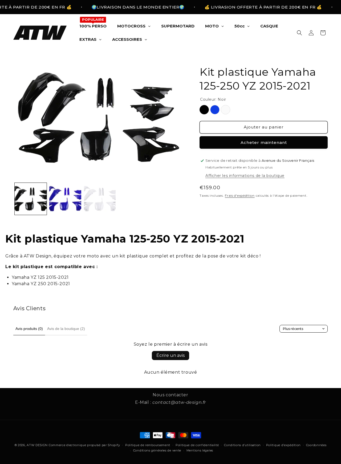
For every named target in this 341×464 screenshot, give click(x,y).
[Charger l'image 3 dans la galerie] (100, 199)
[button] (299, 33)
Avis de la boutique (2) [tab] (66, 328)
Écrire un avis (170, 355)
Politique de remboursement (147, 445)
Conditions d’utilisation (242, 445)
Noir (204, 109)
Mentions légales (199, 450)
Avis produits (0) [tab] (29, 328)
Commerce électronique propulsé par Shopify (84, 445)
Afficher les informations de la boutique (245, 175)
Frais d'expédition (240, 195)
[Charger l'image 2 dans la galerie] (65, 199)
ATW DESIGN (37, 445)
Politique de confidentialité (197, 445)
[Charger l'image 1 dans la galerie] (31, 199)
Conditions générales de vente (157, 450)
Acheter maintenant (264, 142)
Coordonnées (316, 445)
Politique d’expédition (283, 445)
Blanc (225, 109)
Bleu (215, 109)
